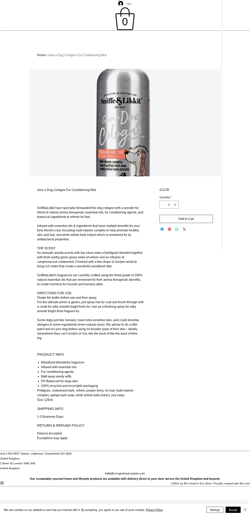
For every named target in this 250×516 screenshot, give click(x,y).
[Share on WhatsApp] (177, 229)
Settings (215, 510)
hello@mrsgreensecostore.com (125, 473)
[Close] (245, 510)
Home (41, 55)
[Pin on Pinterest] (169, 229)
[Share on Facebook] (162, 229)
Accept (233, 510)
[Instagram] (125, 483)
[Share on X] (184, 229)
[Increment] (175, 204)
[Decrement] (163, 204)
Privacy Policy (154, 510)
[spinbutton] (169, 204)
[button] (125, 18)
